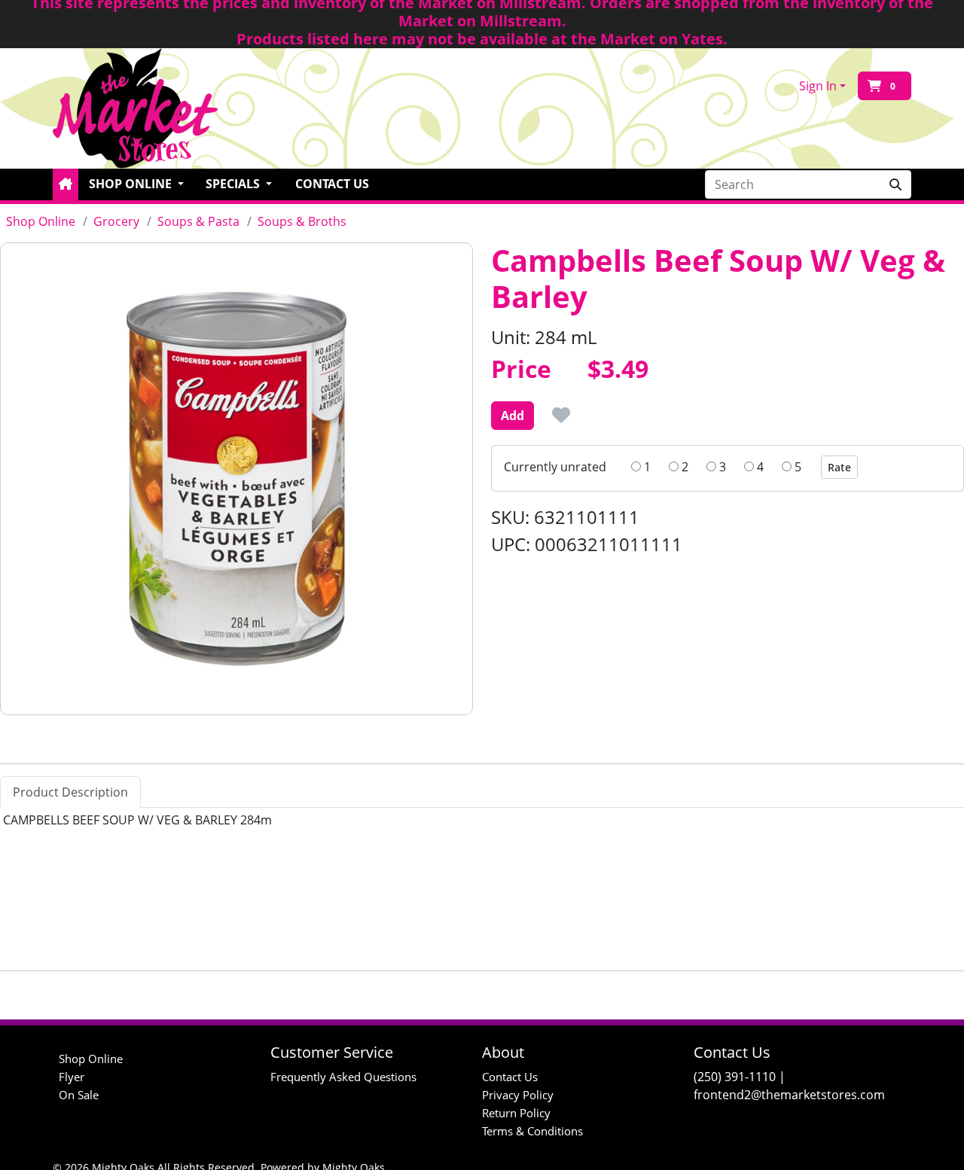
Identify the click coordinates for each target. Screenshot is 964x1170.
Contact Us (332, 183)
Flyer (71, 1076)
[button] (65, 184)
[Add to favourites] (561, 414)
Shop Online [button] (132, 183)
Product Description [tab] (70, 792)
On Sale (79, 1094)
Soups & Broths (302, 221)
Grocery (116, 221)
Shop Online (40, 221)
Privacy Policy (518, 1094)
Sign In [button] (818, 86)
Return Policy (516, 1112)
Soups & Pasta (198, 221)
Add (512, 415)
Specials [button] (234, 183)
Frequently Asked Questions (343, 1076)
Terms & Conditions (532, 1130)
